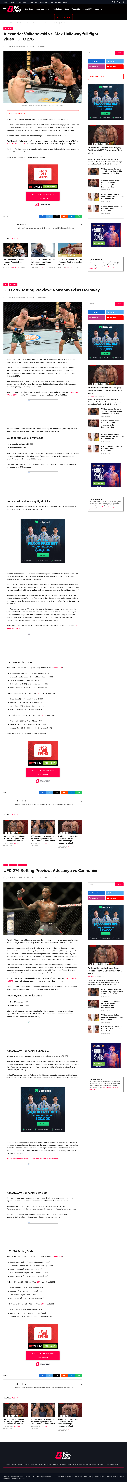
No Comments (32, 46)
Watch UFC (76, 9)
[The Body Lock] (14, 9)
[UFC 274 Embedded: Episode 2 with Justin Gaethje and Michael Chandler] (43, 250)
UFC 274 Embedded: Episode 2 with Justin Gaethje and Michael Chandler (43, 262)
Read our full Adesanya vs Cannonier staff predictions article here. (32, 1159)
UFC (5, 284)
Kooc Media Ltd (34, 1476)
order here (58, 668)
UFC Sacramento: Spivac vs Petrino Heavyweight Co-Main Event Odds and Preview (112, 171)
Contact (65, 2)
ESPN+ (39, 693)
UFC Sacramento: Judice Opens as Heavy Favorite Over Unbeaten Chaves (112, 197)
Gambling (98, 9)
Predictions (57, 9)
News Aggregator (43, 9)
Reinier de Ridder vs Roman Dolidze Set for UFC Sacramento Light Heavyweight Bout (111, 184)
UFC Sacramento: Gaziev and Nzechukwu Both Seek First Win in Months (111, 208)
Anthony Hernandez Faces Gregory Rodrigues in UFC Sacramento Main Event (105, 150)
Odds (67, 9)
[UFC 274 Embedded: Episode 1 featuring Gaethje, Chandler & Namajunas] (70, 250)
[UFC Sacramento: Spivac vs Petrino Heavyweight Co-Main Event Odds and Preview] (93, 171)
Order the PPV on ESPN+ (16, 144)
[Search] (123, 2)
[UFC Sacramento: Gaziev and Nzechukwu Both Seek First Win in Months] (93, 208)
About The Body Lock (9, 2)
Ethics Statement (56, 2)
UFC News (13, 865)
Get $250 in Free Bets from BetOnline (43, 196)
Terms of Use (22, 2)
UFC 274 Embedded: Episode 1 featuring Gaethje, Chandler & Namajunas (70, 262)
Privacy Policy (33, 2)
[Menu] (4, 9)
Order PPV (87, 9)
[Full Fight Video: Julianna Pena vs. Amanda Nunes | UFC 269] (15, 250)
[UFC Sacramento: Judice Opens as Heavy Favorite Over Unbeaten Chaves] (93, 197)
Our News (29, 9)
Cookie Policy (44, 2)
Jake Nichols (13, 46)
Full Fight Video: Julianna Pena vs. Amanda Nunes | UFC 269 (14, 262)
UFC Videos (8, 28)
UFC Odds (91, 156)
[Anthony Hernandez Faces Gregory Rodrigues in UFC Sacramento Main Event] (106, 135)
